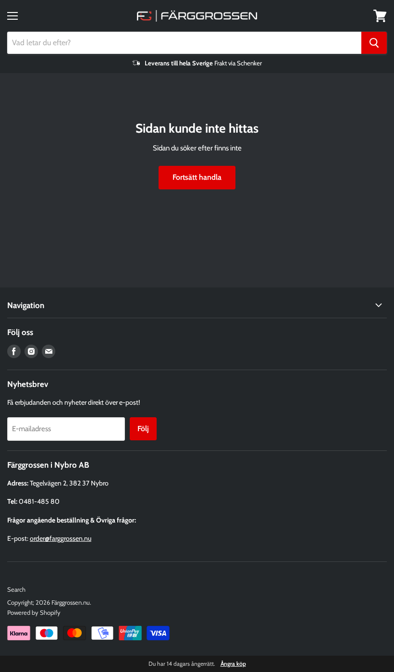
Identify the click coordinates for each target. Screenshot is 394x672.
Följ (143, 428)
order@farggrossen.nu (60, 538)
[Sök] (374, 43)
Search (16, 589)
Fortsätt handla (197, 177)
